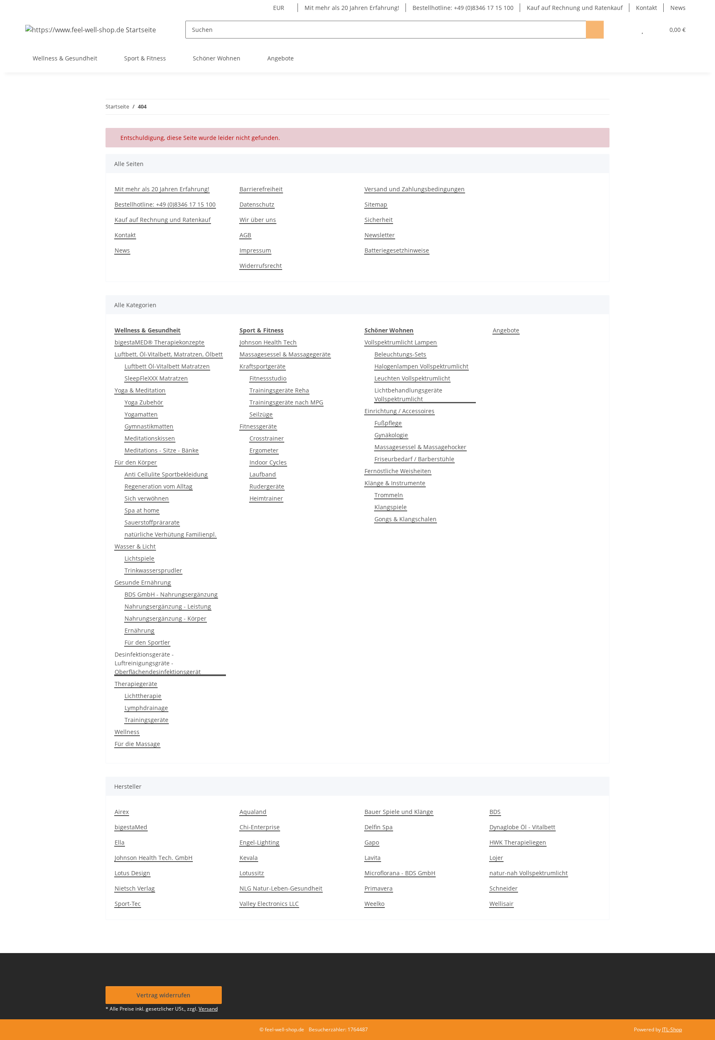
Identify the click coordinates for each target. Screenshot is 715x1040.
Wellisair (501, 904)
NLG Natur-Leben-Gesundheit (281, 888)
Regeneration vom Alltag (158, 486)
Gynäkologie (391, 435)
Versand (208, 1008)
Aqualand (253, 812)
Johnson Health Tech (268, 342)
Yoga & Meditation (140, 390)
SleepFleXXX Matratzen (156, 378)
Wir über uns (258, 220)
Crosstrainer (267, 438)
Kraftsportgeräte (263, 366)
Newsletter (380, 235)
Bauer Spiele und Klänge (399, 812)
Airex (122, 812)
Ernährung (139, 630)
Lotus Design (132, 873)
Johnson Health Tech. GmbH (153, 858)
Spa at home (142, 510)
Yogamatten (141, 414)
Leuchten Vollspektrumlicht (412, 378)
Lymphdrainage (146, 708)
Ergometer (264, 450)
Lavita (373, 858)
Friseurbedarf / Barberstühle (414, 459)
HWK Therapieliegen (517, 842)
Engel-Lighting (259, 842)
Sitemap (376, 204)
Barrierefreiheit (261, 189)
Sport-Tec (128, 904)
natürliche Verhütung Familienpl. (170, 534)
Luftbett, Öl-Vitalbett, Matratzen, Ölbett (169, 354)
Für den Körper (136, 462)
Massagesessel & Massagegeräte (285, 354)
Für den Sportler (147, 642)
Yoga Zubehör (144, 402)
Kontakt (646, 8)
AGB (245, 235)
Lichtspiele (139, 558)
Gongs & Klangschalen (405, 519)
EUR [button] (278, 8)
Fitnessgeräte (258, 426)
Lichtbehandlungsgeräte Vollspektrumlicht (408, 394)
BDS (495, 812)
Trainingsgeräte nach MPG (286, 402)
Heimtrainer (266, 498)
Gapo (372, 842)
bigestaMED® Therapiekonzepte (159, 342)
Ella (120, 842)
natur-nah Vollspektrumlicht (528, 873)
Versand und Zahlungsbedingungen (415, 189)
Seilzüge (261, 414)
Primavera (379, 888)
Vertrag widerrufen (163, 995)
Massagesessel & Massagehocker (420, 447)
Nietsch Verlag (135, 888)
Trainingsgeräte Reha (279, 390)
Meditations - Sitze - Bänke (162, 450)
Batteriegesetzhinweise (397, 250)
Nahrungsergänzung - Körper (165, 618)
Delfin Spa (379, 827)
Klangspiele (390, 507)
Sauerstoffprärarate (152, 522)
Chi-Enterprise (260, 827)
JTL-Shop (672, 1029)
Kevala (249, 858)
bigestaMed (131, 827)
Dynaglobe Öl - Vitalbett (522, 827)
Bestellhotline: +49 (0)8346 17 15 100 (463, 8)
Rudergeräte (267, 486)
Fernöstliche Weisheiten (398, 471)
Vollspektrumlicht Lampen (401, 342)
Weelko (374, 904)
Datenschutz (257, 204)
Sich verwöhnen (147, 498)
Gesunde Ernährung (143, 582)
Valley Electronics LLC (269, 904)
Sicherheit (379, 220)
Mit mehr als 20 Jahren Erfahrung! (352, 8)
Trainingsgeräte (146, 720)
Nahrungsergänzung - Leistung (168, 606)
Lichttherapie (143, 696)
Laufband (263, 474)
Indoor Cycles (268, 462)
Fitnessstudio (268, 378)
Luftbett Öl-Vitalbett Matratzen (167, 366)
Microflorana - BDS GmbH (400, 873)
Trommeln (388, 495)
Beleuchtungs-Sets (400, 354)
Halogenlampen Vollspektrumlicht (421, 366)
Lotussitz (252, 873)
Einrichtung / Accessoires (399, 411)
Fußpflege (388, 423)
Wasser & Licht (135, 546)
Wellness (127, 732)
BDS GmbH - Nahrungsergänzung (171, 594)
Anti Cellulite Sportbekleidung (166, 474)
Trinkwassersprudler (153, 570)
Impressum (255, 250)
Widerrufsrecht (261, 266)
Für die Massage (137, 744)
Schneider (503, 888)
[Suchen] (595, 30)
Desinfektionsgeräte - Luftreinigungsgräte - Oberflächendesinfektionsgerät (158, 663)
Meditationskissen (150, 438)
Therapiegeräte (136, 684)
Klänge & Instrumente (395, 483)
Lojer (496, 858)
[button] (626, 29)
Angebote (506, 330)
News (678, 8)
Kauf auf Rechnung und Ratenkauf (575, 8)
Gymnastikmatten (149, 426)
